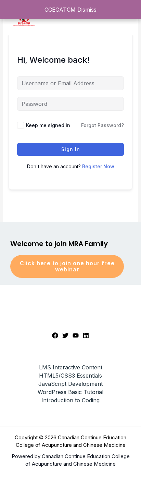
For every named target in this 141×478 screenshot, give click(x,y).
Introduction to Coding (70, 400)
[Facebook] (55, 335)
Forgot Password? (102, 125)
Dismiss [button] (87, 9)
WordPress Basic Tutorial (70, 392)
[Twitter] (65, 335)
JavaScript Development (70, 383)
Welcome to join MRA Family (59, 243)
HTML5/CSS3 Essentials (70, 375)
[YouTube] (76, 335)
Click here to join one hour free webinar (67, 266)
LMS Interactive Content (70, 367)
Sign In (70, 149)
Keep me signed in (48, 125)
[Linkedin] (86, 335)
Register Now (98, 166)
